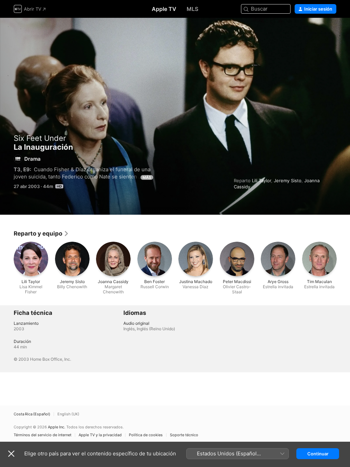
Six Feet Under (40, 138)
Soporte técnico (184, 435)
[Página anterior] (7, 259)
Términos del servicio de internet (42, 435)
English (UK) (68, 414)
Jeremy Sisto (287, 180)
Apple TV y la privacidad (100, 435)
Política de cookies (146, 435)
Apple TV (164, 8)
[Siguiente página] (343, 259)
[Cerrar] (11, 454)
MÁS (147, 177)
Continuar (317, 453)
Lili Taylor (261, 180)
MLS (192, 8)
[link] (41, 233)
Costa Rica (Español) (32, 414)
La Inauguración (175, 116)
